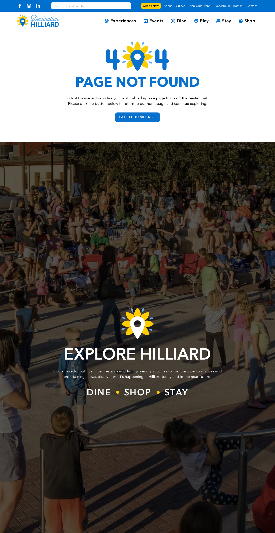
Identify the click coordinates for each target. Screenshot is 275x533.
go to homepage (137, 117)
